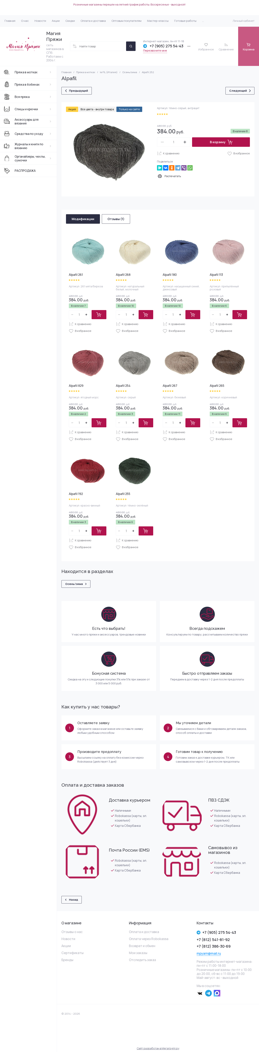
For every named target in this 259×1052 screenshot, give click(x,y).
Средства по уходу (29, 134)
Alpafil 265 (217, 386)
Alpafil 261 (76, 275)
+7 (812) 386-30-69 (214, 946)
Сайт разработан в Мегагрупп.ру (158, 1048)
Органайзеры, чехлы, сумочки (30, 158)
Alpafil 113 (216, 275)
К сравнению (171, 153)
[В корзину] (99, 314)
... (203, 21)
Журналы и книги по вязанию (29, 146)
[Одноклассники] (171, 167)
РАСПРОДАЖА (25, 171)
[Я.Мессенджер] (159, 167)
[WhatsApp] (190, 167)
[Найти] (131, 46)
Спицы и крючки (26, 109)
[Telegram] (178, 167)
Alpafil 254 (123, 386)
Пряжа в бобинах (27, 84)
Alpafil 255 (123, 494)
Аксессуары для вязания (26, 121)
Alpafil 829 (76, 386)
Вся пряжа (22, 97)
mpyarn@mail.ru (209, 953)
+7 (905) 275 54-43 (166, 46)
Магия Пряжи (54, 36)
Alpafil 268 (123, 275)
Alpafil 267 (170, 386)
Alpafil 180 (170, 275)
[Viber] (184, 167)
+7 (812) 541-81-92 (213, 939)
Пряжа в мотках (26, 72)
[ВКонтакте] (165, 167)
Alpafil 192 (76, 494)
